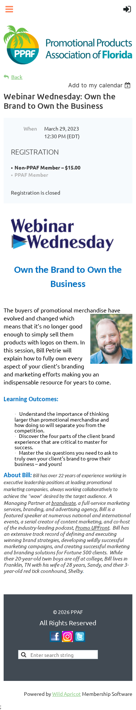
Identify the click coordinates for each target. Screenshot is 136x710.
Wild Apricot (66, 693)
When (30, 128)
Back (16, 76)
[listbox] (100, 85)
